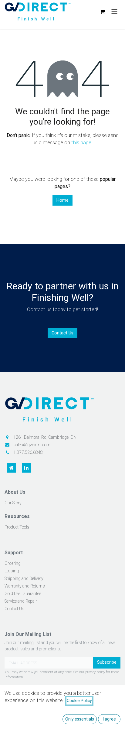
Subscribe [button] (107, 662)
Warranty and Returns (25, 586)
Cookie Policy (79, 700)
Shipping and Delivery (24, 578)
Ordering (13, 563)
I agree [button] (109, 719)
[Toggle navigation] (114, 11)
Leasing (12, 570)
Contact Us (62, 333)
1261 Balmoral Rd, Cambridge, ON (44, 437)
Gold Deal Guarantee (23, 593)
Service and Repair (21, 601)
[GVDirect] (62, 412)
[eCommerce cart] (102, 11)
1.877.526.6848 (28, 452)
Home (62, 200)
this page (81, 142)
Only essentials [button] (79, 719)
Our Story (13, 502)
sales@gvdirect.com (31, 444)
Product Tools (17, 527)
